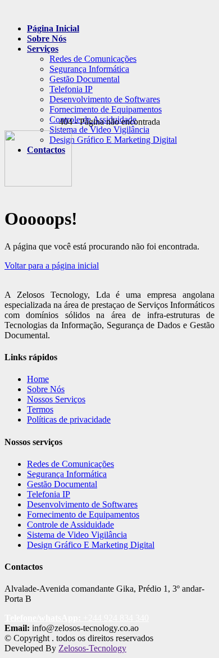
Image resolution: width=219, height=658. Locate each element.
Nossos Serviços (56, 399)
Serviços (42, 48)
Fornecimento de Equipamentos (105, 109)
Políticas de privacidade (69, 419)
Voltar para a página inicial (51, 265)
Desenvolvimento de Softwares (104, 99)
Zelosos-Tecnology (92, 648)
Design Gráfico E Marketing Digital (90, 545)
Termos (40, 409)
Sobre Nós (46, 38)
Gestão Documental (84, 79)
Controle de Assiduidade (70, 524)
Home (38, 379)
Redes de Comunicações (92, 58)
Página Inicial (53, 28)
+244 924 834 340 (76, 618)
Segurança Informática (89, 69)
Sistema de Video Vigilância (99, 129)
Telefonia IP (71, 89)
